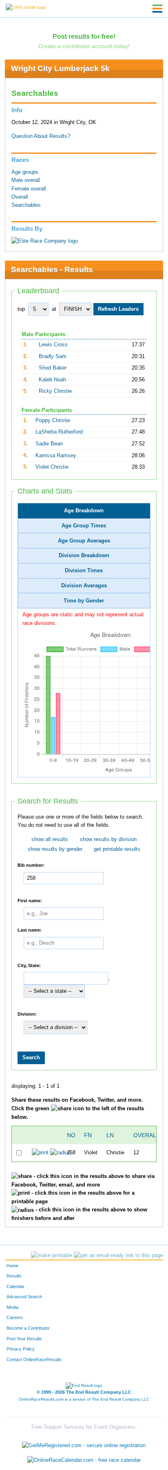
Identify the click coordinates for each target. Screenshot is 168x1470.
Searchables (26, 205)
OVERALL (146, 1135)
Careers (15, 1317)
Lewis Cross (53, 345)
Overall (19, 197)
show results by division (108, 839)
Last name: (30, 930)
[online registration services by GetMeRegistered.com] (84, 1443)
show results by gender (55, 849)
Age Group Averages (84, 541)
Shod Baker (52, 368)
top (21, 309)
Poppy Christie (52, 420)
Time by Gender (84, 601)
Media (12, 1307)
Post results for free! (84, 36)
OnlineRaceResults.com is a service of (84, 1399)
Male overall (25, 180)
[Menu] (157, 8)
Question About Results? (40, 136)
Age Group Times (84, 526)
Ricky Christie (55, 391)
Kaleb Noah (52, 380)
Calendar (15, 1286)
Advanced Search (24, 1296)
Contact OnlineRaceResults (34, 1359)
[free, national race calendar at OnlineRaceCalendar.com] (84, 1460)
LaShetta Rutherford (59, 432)
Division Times (84, 570)
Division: (27, 1014)
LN (110, 1135)
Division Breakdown (84, 555)
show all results (49, 839)
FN (88, 1135)
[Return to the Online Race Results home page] (26, 6)
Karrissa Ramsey (55, 455)
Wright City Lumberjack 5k (60, 68)
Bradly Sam (52, 356)
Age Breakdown (84, 511)
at (54, 309)
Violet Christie (52, 467)
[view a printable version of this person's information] (40, 1153)
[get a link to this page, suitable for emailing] (118, 1255)
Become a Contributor (28, 1328)
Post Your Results (24, 1338)
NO (71, 1135)
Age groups (24, 172)
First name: (30, 900)
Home (12, 1265)
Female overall (28, 189)
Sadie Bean (49, 444)
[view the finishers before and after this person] (60, 1153)
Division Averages (84, 586)
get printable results (117, 849)
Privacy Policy (21, 1348)
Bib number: (31, 865)
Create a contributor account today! (84, 46)
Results (14, 1275)
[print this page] (51, 1255)
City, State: (29, 965)
